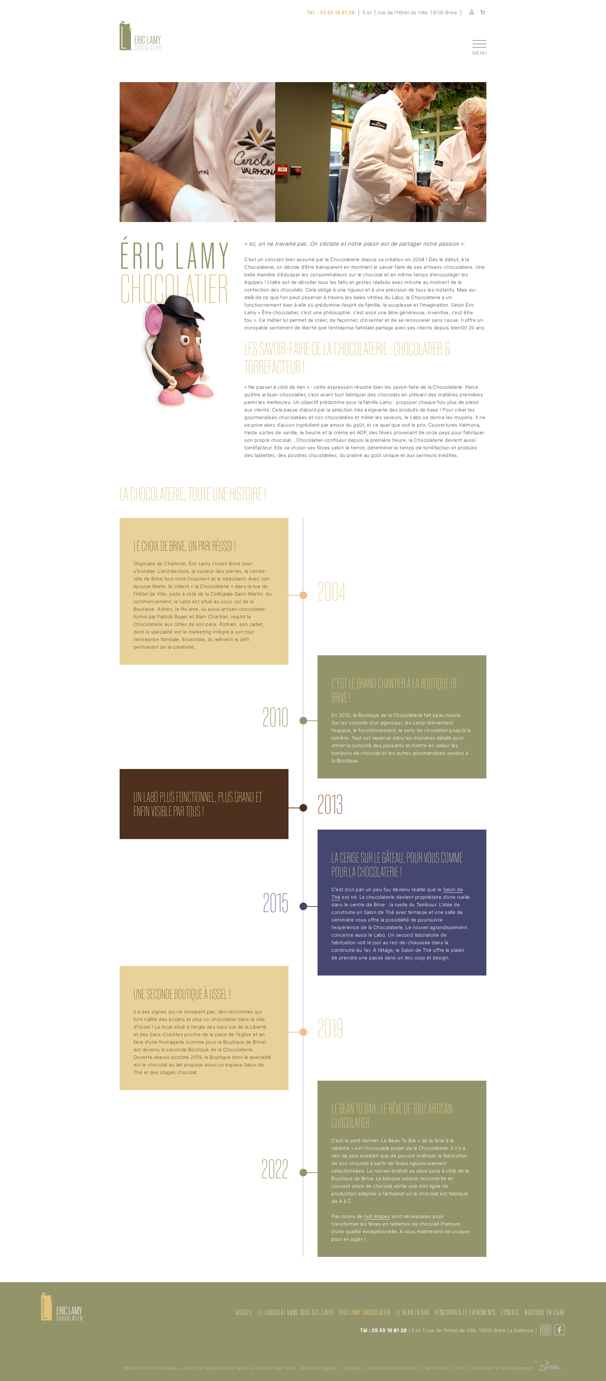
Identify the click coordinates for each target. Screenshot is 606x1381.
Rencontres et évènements (465, 1312)
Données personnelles (391, 1368)
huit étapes (377, 1216)
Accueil (244, 1312)
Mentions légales (319, 1368)
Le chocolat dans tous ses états (295, 1312)
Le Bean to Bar (413, 1312)
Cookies (352, 1368)
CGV (458, 1368)
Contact (510, 1312)
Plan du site (434, 1368)
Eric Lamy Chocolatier (365, 1312)
